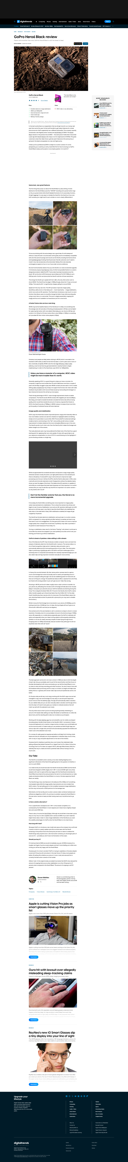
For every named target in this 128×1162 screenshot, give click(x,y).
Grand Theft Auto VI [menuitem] (25, 26)
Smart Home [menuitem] (86, 22)
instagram (38, 881)
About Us (72, 1122)
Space (97, 1106)
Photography (32, 891)
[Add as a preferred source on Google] (78, 43)
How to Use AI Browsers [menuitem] (70, 26)
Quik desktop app (44, 720)
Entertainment (73, 1114)
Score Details (44, 100)
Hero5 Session (42, 136)
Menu (14, 21)
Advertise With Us (74, 1127)
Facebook (66, 1096)
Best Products (99, 1111)
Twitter (72, 1096)
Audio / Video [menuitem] (72, 22)
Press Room (94, 1145)
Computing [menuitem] (42, 22)
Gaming (72, 1106)
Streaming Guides (100, 1109)
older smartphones (38, 387)
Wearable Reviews (66, 891)
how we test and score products (63, 122)
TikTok (78, 1096)
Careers (67, 1142)
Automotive (72, 1116)
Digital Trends (22, 24)
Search (113, 21)
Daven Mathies (18, 43)
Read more (34, 957)
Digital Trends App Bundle (101, 1132)
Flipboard (87, 1096)
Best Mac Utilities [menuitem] (49, 26)
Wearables (98, 1104)
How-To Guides (99, 1114)
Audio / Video (73, 1109)
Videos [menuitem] (93, 22)
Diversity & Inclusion (70, 1148)
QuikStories (44, 550)
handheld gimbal (36, 260)
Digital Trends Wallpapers (101, 1127)
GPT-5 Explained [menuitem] (107, 26)
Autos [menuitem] (79, 22)
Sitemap (93, 1148)
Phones (71, 1102)
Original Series (99, 1116)
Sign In (107, 21)
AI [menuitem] (36, 22)
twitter (40, 881)
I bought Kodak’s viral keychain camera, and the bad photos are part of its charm (105, 135)
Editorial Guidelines (74, 1130)
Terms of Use (68, 1150)
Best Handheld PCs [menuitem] (58, 26)
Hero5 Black (47, 813)
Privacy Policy (94, 1142)
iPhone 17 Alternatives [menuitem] (82, 26)
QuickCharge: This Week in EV (53, 891)
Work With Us (68, 1145)
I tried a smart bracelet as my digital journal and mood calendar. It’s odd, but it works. (105, 116)
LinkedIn (84, 1096)
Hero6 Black (58, 132)
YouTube (75, 1096)
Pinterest (81, 1096)
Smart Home (73, 1111)
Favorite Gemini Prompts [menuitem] (95, 26)
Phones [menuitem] (49, 22)
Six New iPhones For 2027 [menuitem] (37, 26)
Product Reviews (40, 891)
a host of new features (42, 270)
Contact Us (72, 1125)
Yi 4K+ (55, 280)
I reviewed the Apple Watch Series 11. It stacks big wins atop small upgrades (105, 145)
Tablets (97, 1102)
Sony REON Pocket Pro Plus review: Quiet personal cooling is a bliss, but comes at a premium (106, 106)
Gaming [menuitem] (55, 22)
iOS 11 (41, 368)
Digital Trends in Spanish (101, 1130)
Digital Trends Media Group (22, 1156)
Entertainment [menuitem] (63, 22)
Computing (72, 1104)
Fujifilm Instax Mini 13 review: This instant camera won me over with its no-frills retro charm (105, 125)
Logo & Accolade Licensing (76, 1132)
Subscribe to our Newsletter (102, 1122)
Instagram (69, 1096)
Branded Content (99, 1125)
